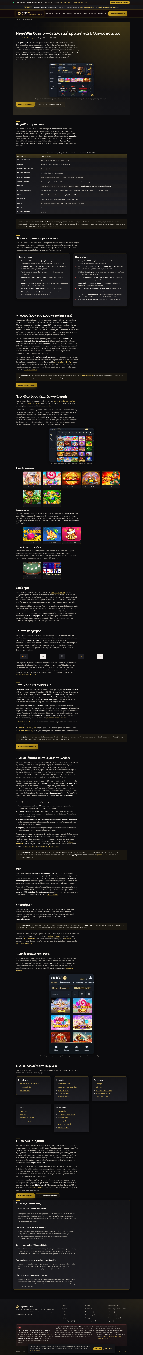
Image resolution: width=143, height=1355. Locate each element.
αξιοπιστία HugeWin (30, 846)
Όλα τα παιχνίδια (64, 1084)
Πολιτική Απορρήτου (108, 1336)
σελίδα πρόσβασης (29, 939)
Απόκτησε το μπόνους (26, 385)
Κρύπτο (85, 13)
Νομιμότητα (102, 13)
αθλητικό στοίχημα (86, 376)
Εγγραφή (99, 1084)
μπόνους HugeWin (30, 369)
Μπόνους (69, 13)
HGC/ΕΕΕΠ (50, 1334)
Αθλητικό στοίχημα (64, 1097)
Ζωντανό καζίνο (60, 13)
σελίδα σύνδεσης (54, 936)
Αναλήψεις (77, 13)
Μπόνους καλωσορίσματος (29, 1084)
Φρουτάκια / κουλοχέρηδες (67, 1087)
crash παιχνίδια (34, 403)
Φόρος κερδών (63, 1118)
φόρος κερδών (102, 855)
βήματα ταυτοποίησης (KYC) (57, 718)
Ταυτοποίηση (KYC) (103, 1093)
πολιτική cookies (35, 1351)
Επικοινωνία (106, 1338)
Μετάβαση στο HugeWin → (120, 2)
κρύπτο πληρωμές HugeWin (26, 675)
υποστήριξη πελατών (24, 943)
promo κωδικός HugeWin (63, 362)
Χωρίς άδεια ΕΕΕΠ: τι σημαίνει (108, 7)
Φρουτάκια (49, 13)
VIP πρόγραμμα (52, 894)
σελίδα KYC (68, 939)
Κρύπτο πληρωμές (26, 1121)
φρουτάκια (58, 401)
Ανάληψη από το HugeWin (27, 727)
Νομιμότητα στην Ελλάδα (66, 1114)
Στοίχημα (88, 1318)
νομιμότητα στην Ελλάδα (50, 846)
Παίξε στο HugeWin (118, 13)
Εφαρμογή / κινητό (102, 1097)
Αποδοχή (98, 1349)
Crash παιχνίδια (63, 1093)
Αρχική (18, 19)
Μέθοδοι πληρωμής (25, 731)
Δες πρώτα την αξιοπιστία (47, 1196)
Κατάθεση (23, 1111)
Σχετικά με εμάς (63, 1127)
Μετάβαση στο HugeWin (27, 746)
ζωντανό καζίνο (69, 401)
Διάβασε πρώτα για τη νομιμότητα (50, 104)
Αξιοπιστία (93, 13)
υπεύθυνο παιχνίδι (37, 1187)
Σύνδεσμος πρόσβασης (104, 1090)
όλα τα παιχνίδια (45, 406)
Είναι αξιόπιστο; (114, 1312)
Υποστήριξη (62, 1121)
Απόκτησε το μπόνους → (88, 7)
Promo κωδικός (25, 1087)
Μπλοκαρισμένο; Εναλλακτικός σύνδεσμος (74, 2)
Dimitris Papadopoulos (29, 38)
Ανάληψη (23, 1114)
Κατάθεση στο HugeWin (26, 722)
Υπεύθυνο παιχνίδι (64, 1124)
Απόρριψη (108, 1349)
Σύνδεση (99, 1087)
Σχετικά (111, 1321)
